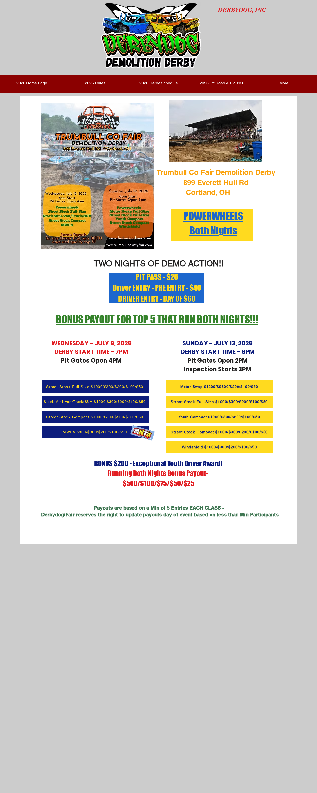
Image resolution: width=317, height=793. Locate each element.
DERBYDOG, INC (242, 9)
